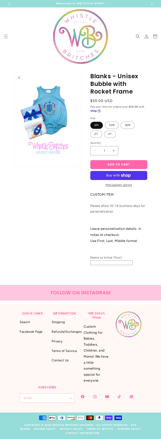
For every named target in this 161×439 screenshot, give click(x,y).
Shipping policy (129, 429)
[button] (138, 36)
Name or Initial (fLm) (106, 257)
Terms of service (100, 429)
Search (25, 322)
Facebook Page (31, 332)
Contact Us (60, 360)
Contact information (82, 433)
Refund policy (45, 429)
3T (110, 134)
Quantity (95, 142)
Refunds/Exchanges (66, 332)
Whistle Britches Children (73, 425)
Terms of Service (64, 351)
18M (128, 125)
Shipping (58, 322)
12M (112, 125)
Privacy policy (71, 429)
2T (96, 134)
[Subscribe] (70, 398)
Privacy (57, 341)
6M (96, 125)
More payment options (119, 185)
